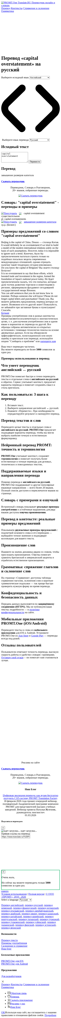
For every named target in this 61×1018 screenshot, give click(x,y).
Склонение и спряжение (14, 946)
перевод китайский (11, 916)
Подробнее (50, 1015)
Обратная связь (18, 993)
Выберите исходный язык (15, 77)
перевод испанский (48, 908)
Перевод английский (12, 905)
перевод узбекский (36, 922)
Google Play (37, 635)
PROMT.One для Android (14, 963)
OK (3, 1012)
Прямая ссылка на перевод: (15, 833)
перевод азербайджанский (39, 911)
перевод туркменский (13, 922)
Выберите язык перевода (15, 140)
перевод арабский (10, 913)
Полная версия (36, 894)
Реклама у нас (17, 1003)
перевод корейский (33, 916)
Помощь (14, 996)
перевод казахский (48, 913)
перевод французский (24, 908)
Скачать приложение (21, 1000)
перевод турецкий (49, 919)
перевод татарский (28, 919)
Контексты (17, 8)
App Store (23, 635)
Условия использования (14, 894)
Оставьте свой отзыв (12, 657)
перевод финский (24, 925)
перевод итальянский (12, 911)
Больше (5, 313)
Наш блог (6, 948)
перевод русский (34, 905)
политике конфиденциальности (20, 611)
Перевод (5, 8)
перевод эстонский (45, 925)
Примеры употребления (14, 943)
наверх (5, 891)
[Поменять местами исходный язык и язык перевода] (30, 137)
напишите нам (48, 341)
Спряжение (36, 8)
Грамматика (7, 11)
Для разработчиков (11, 976)
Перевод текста (9, 940)
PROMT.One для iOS (12, 961)
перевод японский (11, 927)
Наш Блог (15, 1007)
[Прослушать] (9, 213)
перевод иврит (29, 913)
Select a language (9, 899)
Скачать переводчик (13, 181)
